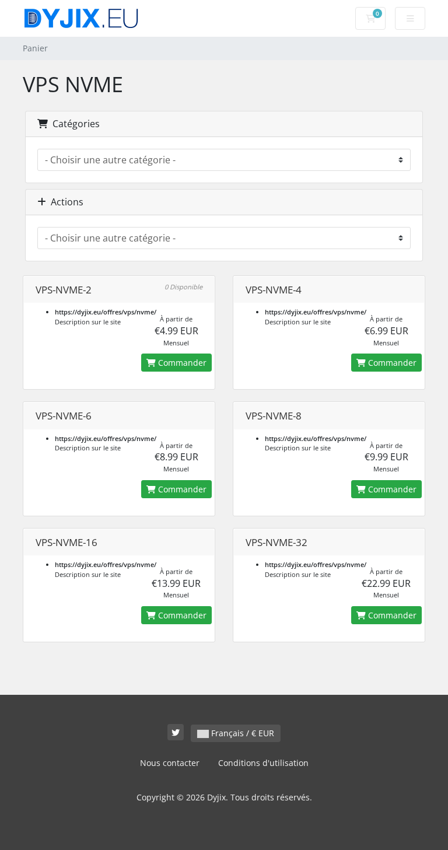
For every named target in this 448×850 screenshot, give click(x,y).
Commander (181, 362)
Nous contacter (170, 762)
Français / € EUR (241, 733)
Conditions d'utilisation (263, 762)
